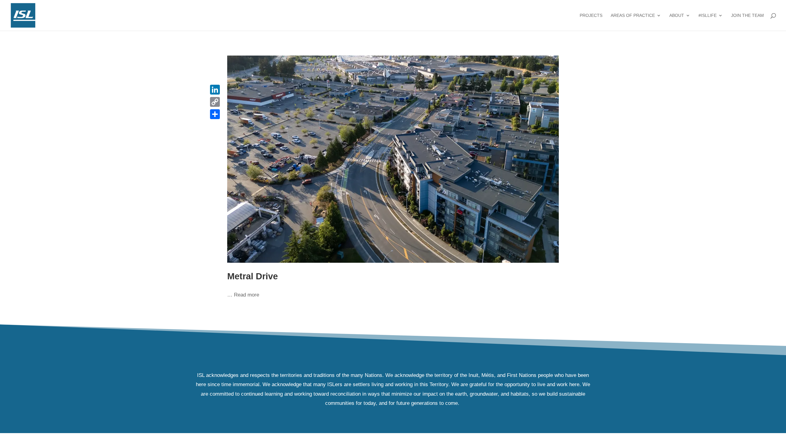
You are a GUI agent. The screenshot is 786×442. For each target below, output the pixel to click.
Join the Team (747, 15)
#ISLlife (707, 15)
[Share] (215, 114)
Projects (591, 15)
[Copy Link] (215, 102)
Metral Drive (252, 276)
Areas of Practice (633, 15)
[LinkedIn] (215, 89)
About (676, 15)
